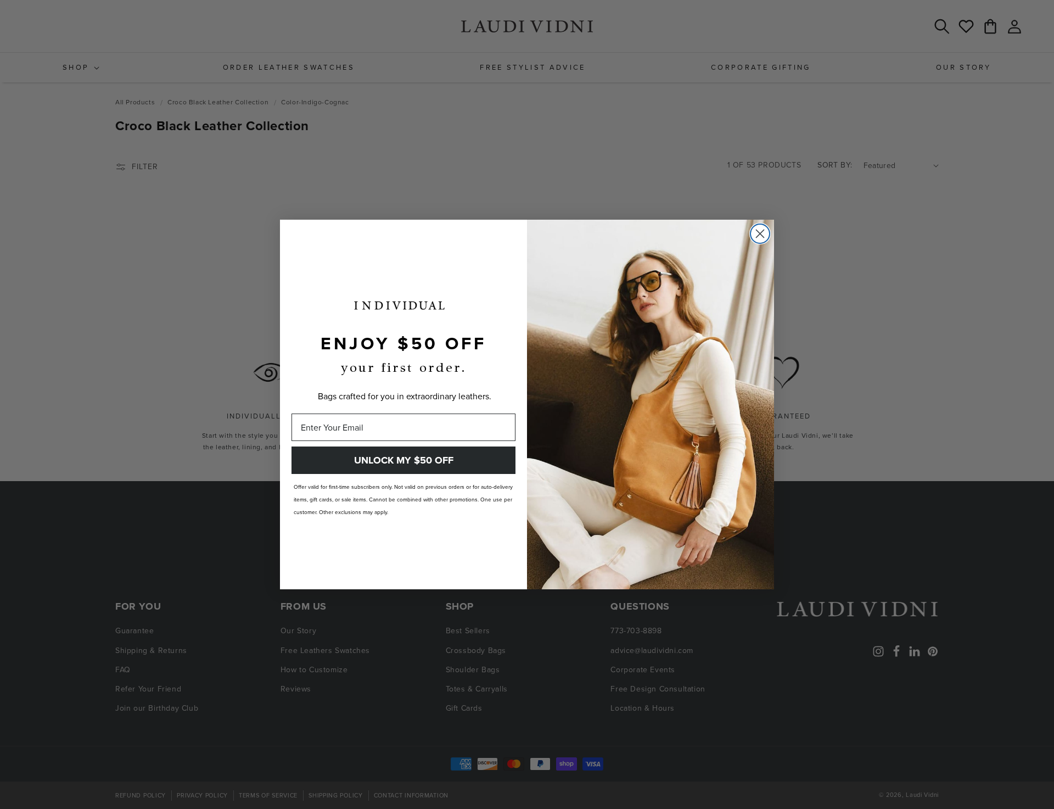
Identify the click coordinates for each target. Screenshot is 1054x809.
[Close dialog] (760, 233)
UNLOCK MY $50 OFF (403, 460)
